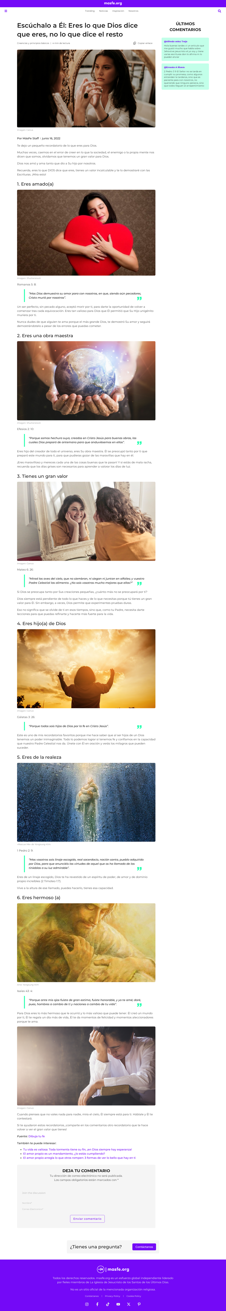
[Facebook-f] (97, 1304)
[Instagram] (87, 1304)
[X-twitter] (128, 1304)
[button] (5, 11)
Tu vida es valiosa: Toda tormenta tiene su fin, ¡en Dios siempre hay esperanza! (77, 1149)
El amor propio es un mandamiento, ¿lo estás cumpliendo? (64, 1153)
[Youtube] (118, 1304)
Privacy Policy (112, 1296)
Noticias (103, 11)
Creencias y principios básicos (33, 43)
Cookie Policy (134, 1296)
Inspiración (118, 11)
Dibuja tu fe (36, 1136)
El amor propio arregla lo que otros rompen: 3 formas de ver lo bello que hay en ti (79, 1157)
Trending (90, 11)
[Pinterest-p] (139, 1304)
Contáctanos (92, 1296)
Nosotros (133, 11)
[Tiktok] (107, 1304)
